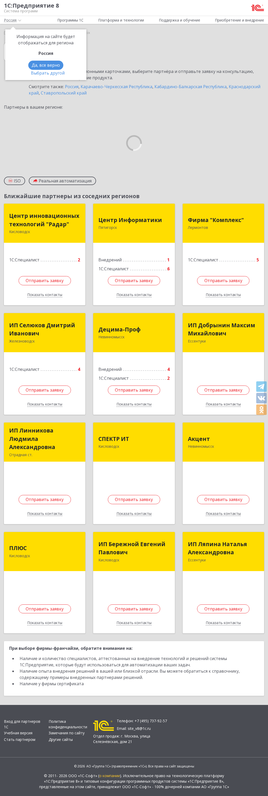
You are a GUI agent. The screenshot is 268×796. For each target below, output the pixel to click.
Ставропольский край (64, 93)
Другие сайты (61, 739)
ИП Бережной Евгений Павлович (131, 548)
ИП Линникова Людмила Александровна (32, 439)
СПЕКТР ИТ (113, 438)
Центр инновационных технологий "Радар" (44, 220)
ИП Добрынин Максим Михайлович (221, 329)
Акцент (199, 438)
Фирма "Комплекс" (216, 220)
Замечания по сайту (67, 732)
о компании (109, 775)
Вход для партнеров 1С (22, 724)
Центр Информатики (130, 220)
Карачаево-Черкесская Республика (116, 86)
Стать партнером (19, 739)
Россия (72, 86)
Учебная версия (18, 732)
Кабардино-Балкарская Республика (190, 86)
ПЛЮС (18, 548)
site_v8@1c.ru (139, 728)
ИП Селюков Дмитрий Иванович (42, 329)
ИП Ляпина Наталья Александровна (217, 548)
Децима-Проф (119, 329)
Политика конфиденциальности (68, 724)
